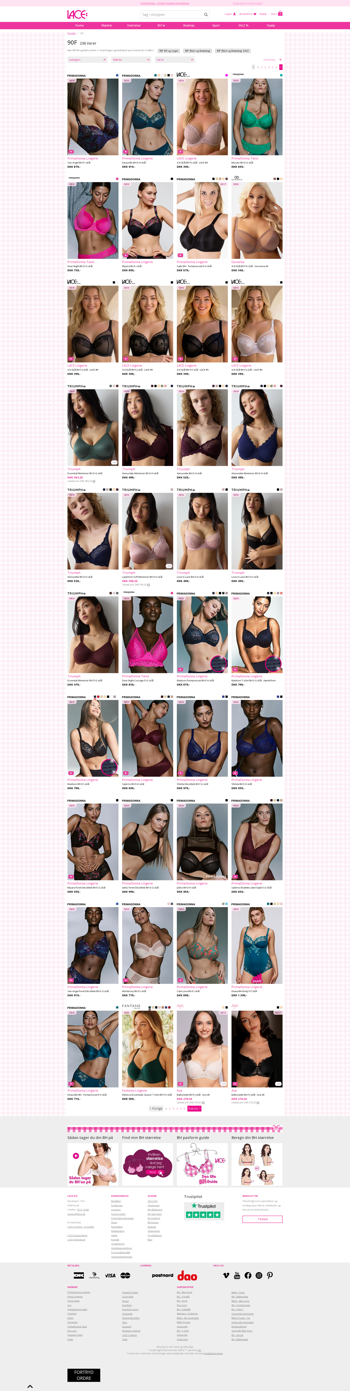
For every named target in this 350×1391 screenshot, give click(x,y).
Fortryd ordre (118, 1214)
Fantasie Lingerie (131, 1330)
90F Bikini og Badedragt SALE (233, 51)
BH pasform (154, 1218)
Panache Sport (130, 1309)
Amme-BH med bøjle (243, 1322)
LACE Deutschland (77, 1235)
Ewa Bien (127, 1305)
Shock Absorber (131, 1318)
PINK (226, 75)
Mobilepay (94, 1275)
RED (169, 1007)
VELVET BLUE (213, 593)
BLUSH (159, 1007)
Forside (71, 33)
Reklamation (118, 1231)
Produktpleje (155, 1235)
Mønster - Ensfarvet (187, 1313)
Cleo (124, 1322)
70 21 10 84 (83, 1209)
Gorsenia (72, 1322)
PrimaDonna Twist (77, 1326)
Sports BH (182, 1326)
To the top (30, 1386)
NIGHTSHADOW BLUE (172, 904)
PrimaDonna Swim (77, 1309)
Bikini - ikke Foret (240, 1301)
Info (93, 481)
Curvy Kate (127, 1296)
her (199, 1350)
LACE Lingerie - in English (80, 1226)
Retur (114, 1222)
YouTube (237, 1275)
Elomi (70, 1318)
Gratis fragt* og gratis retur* (248, 3)
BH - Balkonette (240, 1296)
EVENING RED (162, 697)
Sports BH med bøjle (243, 1313)
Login (228, 14)
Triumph (72, 1313)
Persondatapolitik (120, 1252)
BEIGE (281, 179)
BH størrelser (155, 1214)
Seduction (182, 1339)
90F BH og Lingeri (168, 51)
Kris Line (72, 1330)
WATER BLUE (117, 75)
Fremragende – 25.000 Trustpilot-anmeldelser (164, 3)
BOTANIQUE (223, 904)
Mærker (106, 25)
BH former (153, 1222)
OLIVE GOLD (162, 386)
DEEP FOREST (223, 593)
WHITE (162, 75)
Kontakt (115, 1239)
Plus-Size (182, 1305)
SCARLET (98, 697)
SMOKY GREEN (111, 386)
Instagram (259, 1275)
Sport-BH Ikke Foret (242, 1330)
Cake (124, 1339)
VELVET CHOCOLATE (117, 386)
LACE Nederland (76, 1239)
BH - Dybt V (237, 1309)
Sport (216, 25)
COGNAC (220, 179)
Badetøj (188, 25)
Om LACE (153, 1201)
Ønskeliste (246, 14)
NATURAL (165, 75)
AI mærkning (117, 1243)
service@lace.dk (76, 1214)
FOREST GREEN (150, 1007)
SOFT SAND (226, 593)
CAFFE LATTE (159, 75)
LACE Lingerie (129, 1335)
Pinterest (270, 1275)
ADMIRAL (172, 386)
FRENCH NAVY (166, 1007)
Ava (69, 1305)
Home (79, 25)
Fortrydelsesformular (122, 1218)
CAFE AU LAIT (163, 1007)
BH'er (161, 25)
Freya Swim (73, 1300)
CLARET (152, 386)
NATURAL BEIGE (153, 1007)
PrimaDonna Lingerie (78, 1292)
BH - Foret (182, 1300)
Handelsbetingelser (121, 1256)
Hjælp (263, 14)
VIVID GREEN (281, 75)
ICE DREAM (226, 904)
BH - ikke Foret (184, 1292)
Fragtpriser (117, 1205)
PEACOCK (155, 75)
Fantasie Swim (75, 1335)
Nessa (125, 1301)
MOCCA (275, 179)
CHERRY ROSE (165, 386)
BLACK (169, 75)
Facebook (248, 1275)
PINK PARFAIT (281, 593)
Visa (110, 1275)
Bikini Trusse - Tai (241, 1318)
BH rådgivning (155, 1209)
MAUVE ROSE (217, 386)
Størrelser (134, 25)
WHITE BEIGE (117, 282)
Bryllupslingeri (239, 1326)
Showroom (154, 1205)
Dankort (79, 1275)
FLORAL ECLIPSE (172, 179)
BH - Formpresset (241, 1305)
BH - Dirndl (237, 1335)
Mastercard (125, 1275)
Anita (70, 1339)
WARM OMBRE (150, 1010)
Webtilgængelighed (121, 1248)
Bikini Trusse (183, 1322)
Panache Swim (130, 1292)
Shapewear (154, 1231)
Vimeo (226, 1275)
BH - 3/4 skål (183, 1296)
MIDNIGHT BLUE (169, 697)
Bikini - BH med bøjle (188, 1318)
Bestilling (116, 1201)
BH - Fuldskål (183, 1309)
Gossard (126, 1326)
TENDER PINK (114, 386)
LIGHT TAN (223, 179)
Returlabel (116, 1226)
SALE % (243, 25)
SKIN (159, 386)
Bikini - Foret (238, 1292)
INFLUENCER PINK (117, 179)
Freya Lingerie (75, 1296)
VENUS (172, 75)
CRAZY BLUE (223, 697)
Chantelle (127, 1313)
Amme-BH (182, 1335)
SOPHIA (172, 489)
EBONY (226, 179)
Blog (150, 1239)
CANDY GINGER (172, 697)
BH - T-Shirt (183, 1330)
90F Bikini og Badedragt (197, 51)
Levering (115, 1209)
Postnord (162, 1275)
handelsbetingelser (213, 1353)
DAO (187, 1275)
